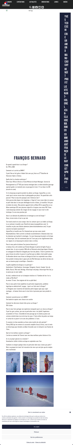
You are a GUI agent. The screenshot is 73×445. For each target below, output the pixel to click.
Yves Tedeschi (66, 23)
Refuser (36, 432)
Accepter (36, 427)
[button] (70, 412)
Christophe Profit (66, 174)
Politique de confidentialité (40, 442)
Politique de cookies (30, 442)
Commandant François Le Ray (66, 148)
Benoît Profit (66, 76)
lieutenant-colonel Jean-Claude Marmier (66, 108)
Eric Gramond (66, 42)
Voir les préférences (36, 437)
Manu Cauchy (66, 60)
